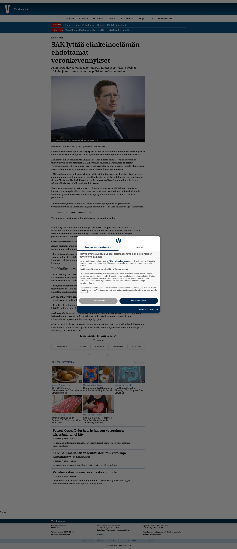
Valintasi (139, 247)
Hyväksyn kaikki (138, 301)
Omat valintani (98, 301)
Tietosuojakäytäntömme (148, 309)
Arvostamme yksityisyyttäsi (98, 247)
